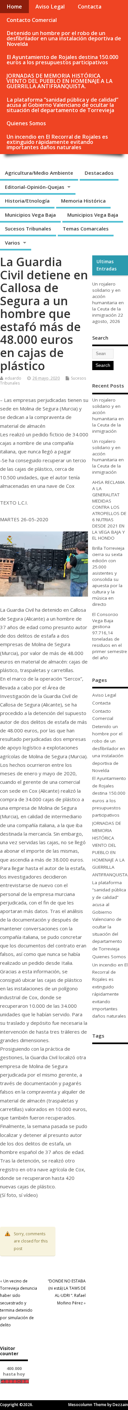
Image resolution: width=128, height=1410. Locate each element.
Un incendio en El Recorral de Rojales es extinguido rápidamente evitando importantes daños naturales (57, 142)
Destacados (99, 172)
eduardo (13, 378)
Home (14, 6)
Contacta (89, 6)
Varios (12, 242)
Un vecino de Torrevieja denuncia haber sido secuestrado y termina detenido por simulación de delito (18, 1303)
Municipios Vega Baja (30, 214)
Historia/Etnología (27, 200)
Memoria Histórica (83, 200)
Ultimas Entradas (106, 265)
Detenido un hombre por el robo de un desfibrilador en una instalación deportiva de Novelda (64, 38)
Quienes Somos (26, 123)
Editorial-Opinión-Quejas (34, 187)
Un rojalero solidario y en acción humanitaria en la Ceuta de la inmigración (108, 299)
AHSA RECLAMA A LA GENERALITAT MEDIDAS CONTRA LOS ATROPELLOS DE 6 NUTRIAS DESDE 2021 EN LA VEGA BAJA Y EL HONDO (109, 510)
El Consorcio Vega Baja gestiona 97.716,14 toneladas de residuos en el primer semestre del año (109, 636)
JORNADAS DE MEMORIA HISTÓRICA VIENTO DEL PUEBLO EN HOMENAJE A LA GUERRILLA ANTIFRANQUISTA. (60, 81)
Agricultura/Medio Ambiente (39, 172)
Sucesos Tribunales (28, 228)
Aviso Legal (50, 6)
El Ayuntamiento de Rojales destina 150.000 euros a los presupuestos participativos (62, 59)
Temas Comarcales (86, 228)
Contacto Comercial (32, 20)
